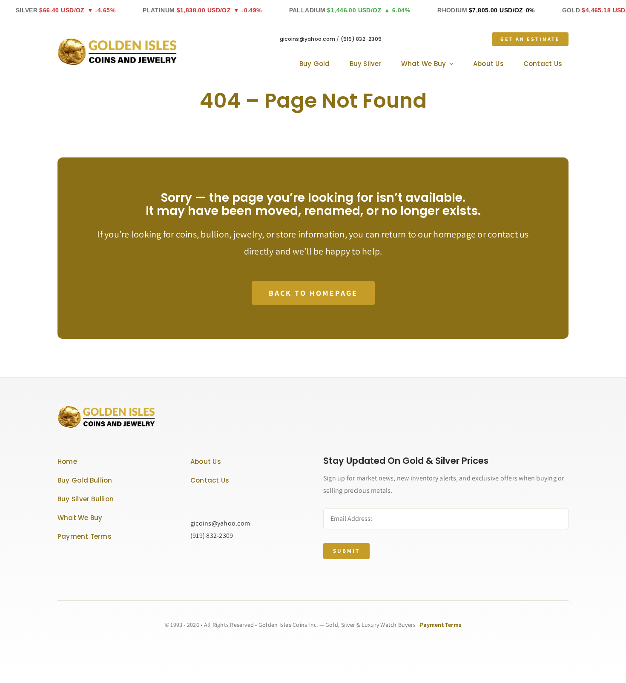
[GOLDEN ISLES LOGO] (117, 40)
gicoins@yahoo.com (307, 39)
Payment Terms (440, 625)
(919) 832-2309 (361, 39)
